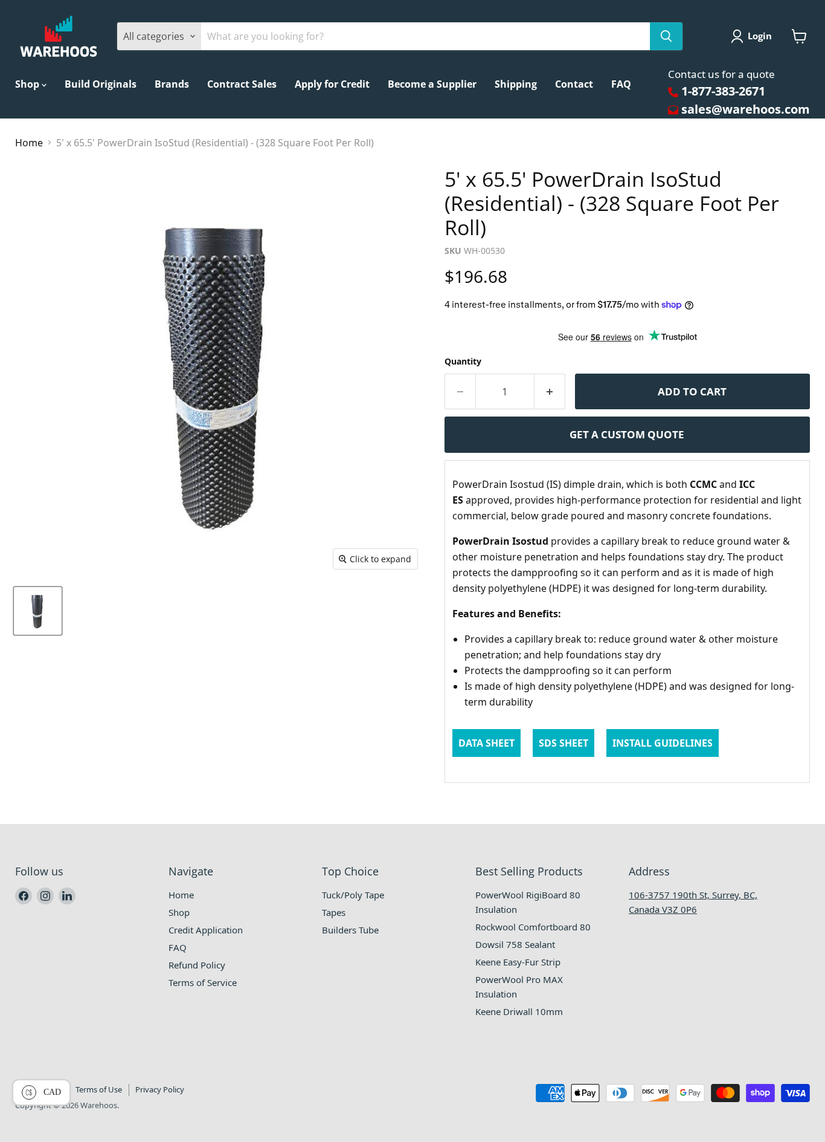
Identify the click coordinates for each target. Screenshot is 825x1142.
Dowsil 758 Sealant (515, 944)
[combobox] (425, 36)
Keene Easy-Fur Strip (517, 962)
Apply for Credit (332, 84)
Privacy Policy (159, 1089)
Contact (574, 84)
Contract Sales (242, 84)
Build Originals (100, 84)
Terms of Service (203, 982)
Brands (172, 84)
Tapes (333, 912)
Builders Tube (350, 930)
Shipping (516, 84)
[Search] (666, 36)
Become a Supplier (432, 84)
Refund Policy (197, 965)
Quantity (463, 361)
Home (29, 142)
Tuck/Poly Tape (353, 895)
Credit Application (206, 930)
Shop (28, 84)
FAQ (621, 84)
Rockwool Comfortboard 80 (533, 927)
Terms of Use (98, 1089)
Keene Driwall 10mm (519, 1011)
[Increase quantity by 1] (549, 392)
